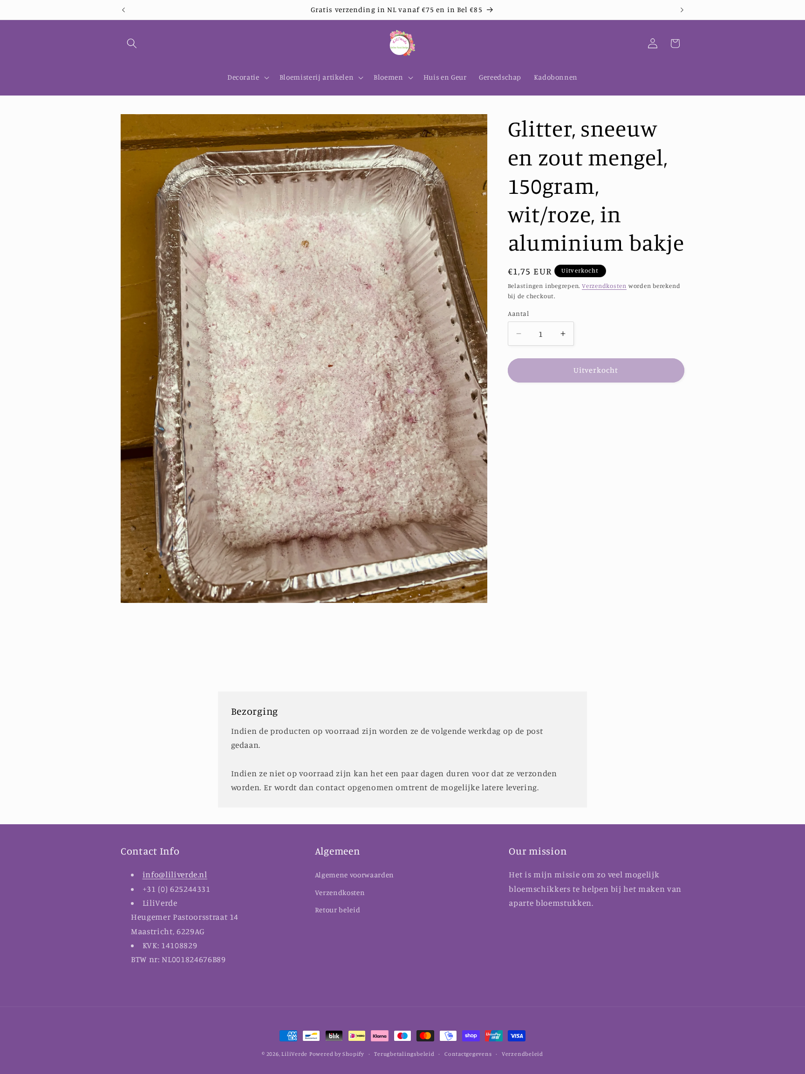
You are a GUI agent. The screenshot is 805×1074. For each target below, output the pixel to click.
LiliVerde (294, 1053)
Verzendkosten (604, 285)
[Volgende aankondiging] (682, 10)
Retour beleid (338, 910)
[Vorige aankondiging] (123, 10)
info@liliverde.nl (175, 874)
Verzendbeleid (522, 1053)
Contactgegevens (468, 1053)
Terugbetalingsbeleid (404, 1053)
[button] (132, 43)
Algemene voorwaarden (354, 874)
